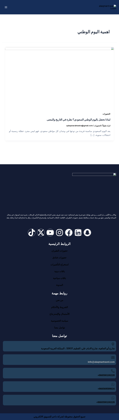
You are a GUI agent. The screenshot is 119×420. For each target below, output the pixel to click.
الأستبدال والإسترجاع (60, 314)
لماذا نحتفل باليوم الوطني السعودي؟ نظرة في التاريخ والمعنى (78, 119)
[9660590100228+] (113, 398)
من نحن (59, 300)
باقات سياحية (59, 278)
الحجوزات (106, 114)
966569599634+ (106, 389)
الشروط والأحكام (59, 307)
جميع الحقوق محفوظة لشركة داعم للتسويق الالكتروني (59, 416)
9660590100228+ (105, 402)
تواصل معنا (59, 327)
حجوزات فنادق (59, 257)
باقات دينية (59, 271)
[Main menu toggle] (6, 7)
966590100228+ (106, 375)
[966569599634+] (113, 384)
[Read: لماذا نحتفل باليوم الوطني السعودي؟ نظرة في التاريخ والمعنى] (59, 77)
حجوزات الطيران (60, 251)
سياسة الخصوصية (59, 321)
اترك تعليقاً (106, 126)
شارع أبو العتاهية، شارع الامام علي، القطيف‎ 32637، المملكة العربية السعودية (78, 348)
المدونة (59, 285)
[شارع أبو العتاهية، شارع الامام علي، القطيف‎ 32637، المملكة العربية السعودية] (113, 344)
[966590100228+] (113, 371)
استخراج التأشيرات (59, 264)
